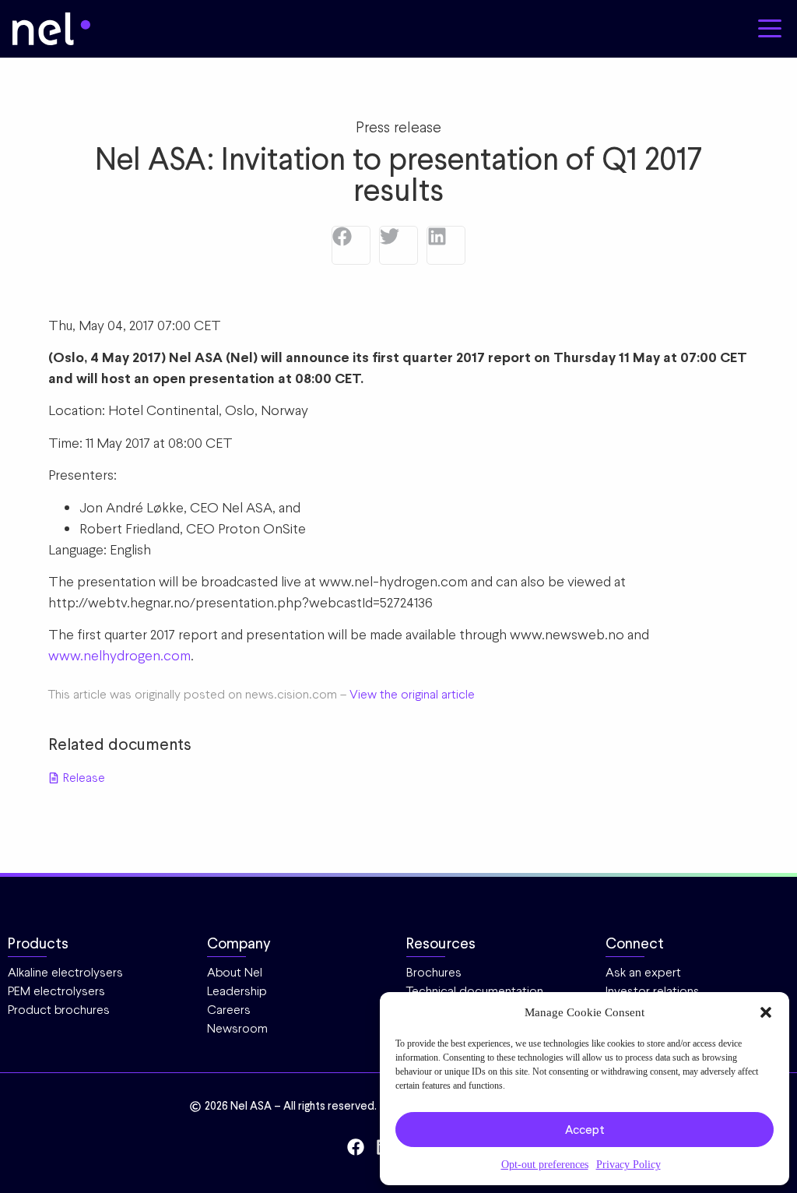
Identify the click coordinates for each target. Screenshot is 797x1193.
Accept (585, 1130)
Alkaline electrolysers (65, 972)
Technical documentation (474, 991)
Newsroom (237, 1028)
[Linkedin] (446, 245)
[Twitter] (398, 245)
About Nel (234, 972)
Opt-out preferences (544, 1164)
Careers (229, 1009)
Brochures (434, 972)
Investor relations (653, 991)
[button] (766, 1012)
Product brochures (59, 1009)
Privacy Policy (628, 1164)
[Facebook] (351, 245)
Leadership (237, 991)
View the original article (412, 694)
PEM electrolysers (56, 991)
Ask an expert (643, 972)
